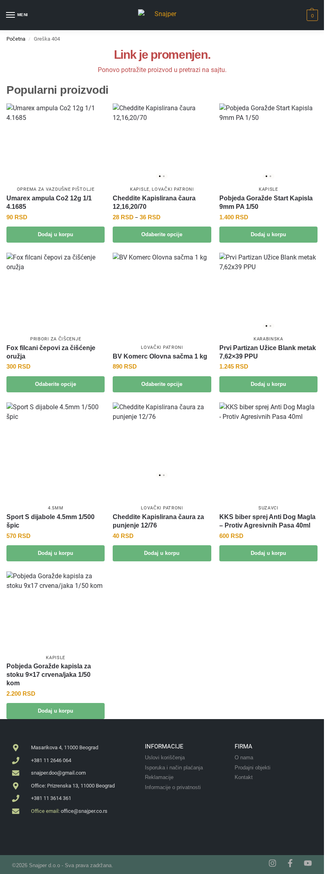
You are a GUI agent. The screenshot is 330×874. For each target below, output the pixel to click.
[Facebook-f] (290, 863)
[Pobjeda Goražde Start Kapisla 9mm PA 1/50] (268, 142)
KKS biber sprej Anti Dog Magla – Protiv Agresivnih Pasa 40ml (267, 521)
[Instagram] (272, 863)
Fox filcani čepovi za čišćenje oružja (50, 352)
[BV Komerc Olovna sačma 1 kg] (162, 292)
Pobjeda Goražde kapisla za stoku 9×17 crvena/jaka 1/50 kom (48, 674)
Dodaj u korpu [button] (55, 234)
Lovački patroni (173, 189)
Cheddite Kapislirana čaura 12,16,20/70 (154, 202)
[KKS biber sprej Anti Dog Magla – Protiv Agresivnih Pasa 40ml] (268, 439)
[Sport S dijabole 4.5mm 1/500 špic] (55, 451)
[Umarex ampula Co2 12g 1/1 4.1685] (55, 142)
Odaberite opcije (161, 234)
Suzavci (268, 508)
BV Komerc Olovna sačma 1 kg (160, 356)
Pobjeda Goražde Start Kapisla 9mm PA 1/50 (266, 202)
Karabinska (268, 339)
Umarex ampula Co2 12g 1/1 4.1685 (49, 202)
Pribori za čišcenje (55, 339)
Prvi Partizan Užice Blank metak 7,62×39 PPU (267, 352)
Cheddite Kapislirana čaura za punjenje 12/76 (158, 521)
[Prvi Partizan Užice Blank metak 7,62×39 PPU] (268, 292)
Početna (15, 39)
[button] (311, 15)
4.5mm (56, 508)
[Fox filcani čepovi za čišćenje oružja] (55, 289)
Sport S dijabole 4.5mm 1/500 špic (50, 521)
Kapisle (139, 189)
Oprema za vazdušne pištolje (56, 189)
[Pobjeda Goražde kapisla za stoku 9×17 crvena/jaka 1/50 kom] (55, 610)
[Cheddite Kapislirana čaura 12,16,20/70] (162, 142)
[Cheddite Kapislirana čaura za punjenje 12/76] (162, 441)
